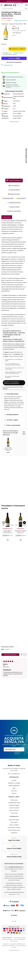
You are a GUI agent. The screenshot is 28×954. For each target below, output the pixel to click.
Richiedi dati (14, 832)
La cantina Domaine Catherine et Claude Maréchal (13, 387)
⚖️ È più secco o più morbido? (14, 211)
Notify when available (26, 155)
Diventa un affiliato (14, 825)
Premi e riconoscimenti (13, 425)
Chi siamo (14, 780)
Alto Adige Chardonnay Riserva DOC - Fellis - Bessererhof (20, 531)
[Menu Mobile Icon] (1, 5)
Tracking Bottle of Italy (14, 802)
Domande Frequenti (14, 805)
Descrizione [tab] (6, 217)
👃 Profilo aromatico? (21, 198)
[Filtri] (21, 654)
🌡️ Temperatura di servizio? (14, 202)
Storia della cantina (12, 394)
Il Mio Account (14, 800)
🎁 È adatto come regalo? (14, 194)
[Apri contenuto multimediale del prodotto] (5, 32)
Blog (14, 788)
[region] (5, 32)
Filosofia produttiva (12, 414)
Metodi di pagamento (14, 785)
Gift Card (14, 793)
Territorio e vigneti (12, 420)
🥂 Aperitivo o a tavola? (14, 207)
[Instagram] (15, 921)
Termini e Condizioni (14, 808)
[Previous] (3, 522)
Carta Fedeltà (14, 822)
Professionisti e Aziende (14, 827)
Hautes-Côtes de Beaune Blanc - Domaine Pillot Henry (7, 531)
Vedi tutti (24, 432)
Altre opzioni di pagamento (14, 62)
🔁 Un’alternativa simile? (8, 198)
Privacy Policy (14, 813)
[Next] (24, 522)
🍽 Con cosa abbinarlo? (14, 185)
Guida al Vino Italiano (14, 819)
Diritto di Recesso (14, 810)
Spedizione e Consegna (14, 783)
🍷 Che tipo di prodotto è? (14, 189)
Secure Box (14, 790)
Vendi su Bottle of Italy (14, 830)
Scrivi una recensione (10, 654)
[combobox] (12, 8)
